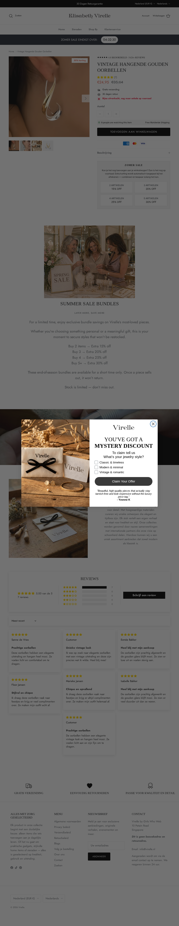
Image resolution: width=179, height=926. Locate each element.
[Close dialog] (153, 424)
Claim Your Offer (123, 481)
